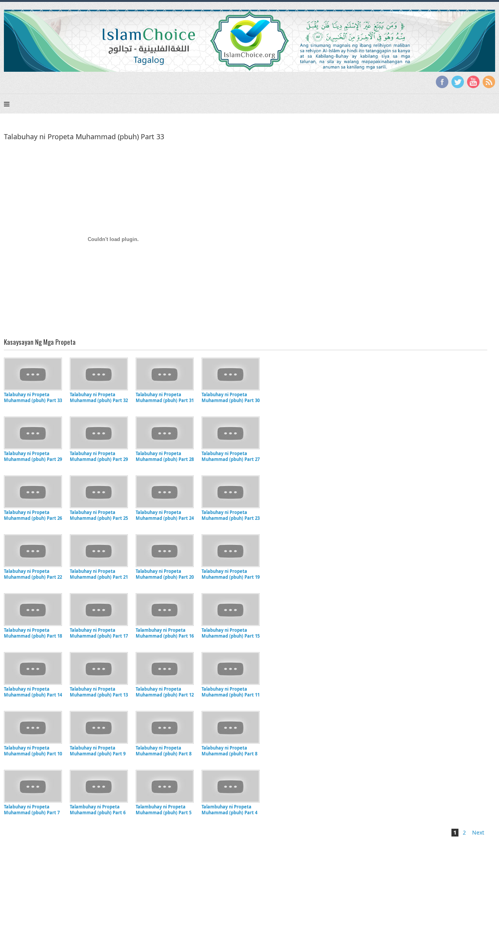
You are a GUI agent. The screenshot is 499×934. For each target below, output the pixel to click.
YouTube (473, 82)
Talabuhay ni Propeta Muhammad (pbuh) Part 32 (99, 397)
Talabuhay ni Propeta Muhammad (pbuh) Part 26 (33, 515)
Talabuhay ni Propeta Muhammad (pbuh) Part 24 (165, 515)
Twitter (457, 82)
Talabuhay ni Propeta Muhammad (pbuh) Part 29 (33, 456)
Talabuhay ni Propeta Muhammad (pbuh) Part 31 (165, 397)
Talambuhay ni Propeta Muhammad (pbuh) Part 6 (98, 809)
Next (478, 832)
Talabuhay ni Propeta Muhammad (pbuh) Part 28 (165, 456)
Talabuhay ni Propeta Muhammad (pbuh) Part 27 (231, 456)
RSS (489, 82)
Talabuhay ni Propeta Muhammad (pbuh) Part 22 (33, 574)
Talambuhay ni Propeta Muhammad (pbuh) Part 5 (163, 809)
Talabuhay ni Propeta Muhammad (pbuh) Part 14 (33, 692)
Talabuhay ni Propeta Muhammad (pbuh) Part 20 (165, 574)
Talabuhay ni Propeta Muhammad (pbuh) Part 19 (231, 574)
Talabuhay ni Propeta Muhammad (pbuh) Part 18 (33, 633)
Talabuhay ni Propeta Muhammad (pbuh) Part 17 (99, 633)
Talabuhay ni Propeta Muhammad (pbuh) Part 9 (98, 751)
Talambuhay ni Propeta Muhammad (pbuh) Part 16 (165, 633)
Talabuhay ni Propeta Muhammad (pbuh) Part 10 (33, 751)
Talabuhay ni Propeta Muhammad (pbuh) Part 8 (163, 751)
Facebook (442, 82)
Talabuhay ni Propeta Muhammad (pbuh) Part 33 (33, 397)
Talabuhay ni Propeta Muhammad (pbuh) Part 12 (165, 692)
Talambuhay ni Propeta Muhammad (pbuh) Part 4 (229, 809)
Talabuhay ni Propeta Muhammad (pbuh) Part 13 (99, 692)
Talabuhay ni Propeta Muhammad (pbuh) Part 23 (231, 515)
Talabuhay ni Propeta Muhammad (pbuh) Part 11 (231, 692)
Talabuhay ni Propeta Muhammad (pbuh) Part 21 (99, 574)
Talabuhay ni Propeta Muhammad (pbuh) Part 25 (99, 515)
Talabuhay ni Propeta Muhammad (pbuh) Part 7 (32, 809)
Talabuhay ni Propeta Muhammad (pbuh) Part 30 (231, 397)
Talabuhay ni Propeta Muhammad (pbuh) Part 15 (231, 633)
